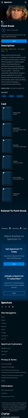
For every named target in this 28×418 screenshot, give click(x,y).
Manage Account (5, 348)
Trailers (3, 329)
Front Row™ (4, 336)
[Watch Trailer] (3, 30)
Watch (14, 41)
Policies (3, 381)
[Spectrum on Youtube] (13, 307)
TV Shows (3, 323)
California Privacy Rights (7, 367)
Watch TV (3, 354)
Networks (4, 326)
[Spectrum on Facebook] (6, 307)
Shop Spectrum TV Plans (7, 396)
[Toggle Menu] (2, 2)
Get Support (4, 351)
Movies (3, 320)
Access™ (3, 339)
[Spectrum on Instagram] (2, 307)
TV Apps (3, 332)
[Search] (25, 2)
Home (3, 317)
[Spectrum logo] (8, 2)
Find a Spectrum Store (7, 390)
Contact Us (4, 393)
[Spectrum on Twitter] (9, 307)
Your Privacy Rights (6, 364)
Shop (14, 264)
